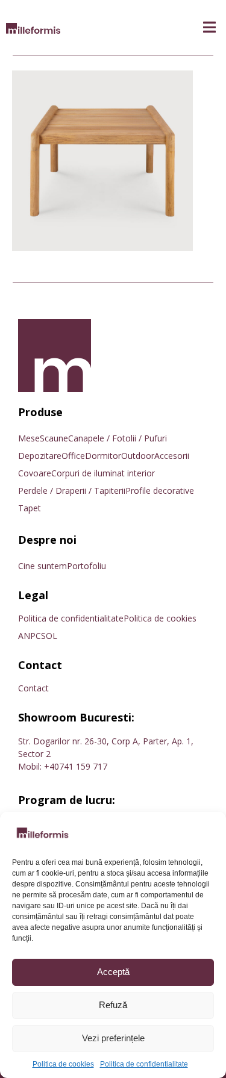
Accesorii (171, 455)
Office (73, 455)
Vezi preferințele (113, 1038)
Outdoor (137, 455)
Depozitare (39, 455)
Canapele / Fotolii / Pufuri (117, 438)
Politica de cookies (63, 1064)
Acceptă (113, 972)
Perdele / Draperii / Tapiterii (71, 490)
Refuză (113, 1005)
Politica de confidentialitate (144, 1064)
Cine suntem (42, 566)
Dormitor (103, 455)
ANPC (29, 635)
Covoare (34, 473)
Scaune (54, 438)
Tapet (29, 508)
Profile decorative (159, 490)
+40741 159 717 (75, 766)
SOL (49, 635)
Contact (33, 688)
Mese (29, 438)
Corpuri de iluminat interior (103, 473)
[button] (209, 27)
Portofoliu (86, 566)
